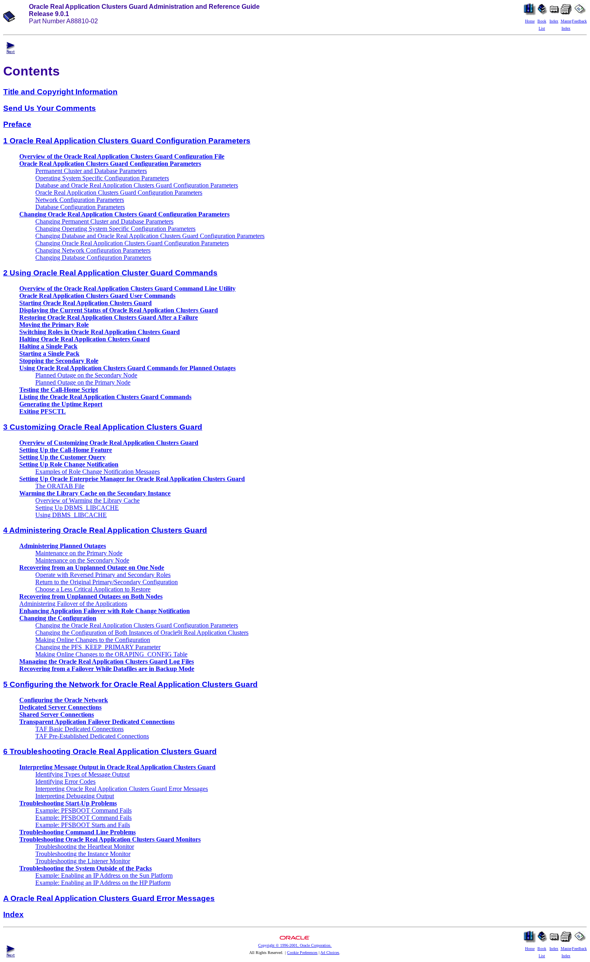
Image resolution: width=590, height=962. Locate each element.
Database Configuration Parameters (80, 207)
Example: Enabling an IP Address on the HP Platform (103, 882)
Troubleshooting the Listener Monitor (82, 861)
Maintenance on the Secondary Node (82, 560)
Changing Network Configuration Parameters (93, 250)
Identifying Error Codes (65, 781)
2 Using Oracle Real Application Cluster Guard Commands (110, 273)
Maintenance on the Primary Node (78, 553)
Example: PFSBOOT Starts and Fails (82, 824)
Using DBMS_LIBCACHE (71, 515)
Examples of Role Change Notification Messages (97, 471)
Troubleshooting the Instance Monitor (82, 853)
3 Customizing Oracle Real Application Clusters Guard (102, 427)
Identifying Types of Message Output (82, 774)
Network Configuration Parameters (79, 199)
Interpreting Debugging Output (74, 796)
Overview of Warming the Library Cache (87, 500)
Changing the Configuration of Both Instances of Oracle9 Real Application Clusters (141, 632)
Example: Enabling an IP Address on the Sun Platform (104, 875)
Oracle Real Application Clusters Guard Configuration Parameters (118, 192)
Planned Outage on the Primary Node (82, 382)
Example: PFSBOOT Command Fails (83, 810)
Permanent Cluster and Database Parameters (91, 170)
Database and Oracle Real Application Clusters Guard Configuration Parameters (136, 185)
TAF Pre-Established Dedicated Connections (92, 736)
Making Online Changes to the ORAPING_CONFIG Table (111, 654)
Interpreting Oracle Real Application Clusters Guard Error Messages (121, 788)
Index (13, 914)
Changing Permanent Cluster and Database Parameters (104, 221)
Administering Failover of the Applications (73, 603)
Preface (17, 124)
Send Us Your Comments (49, 108)
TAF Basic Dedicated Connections (79, 729)
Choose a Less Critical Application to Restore (93, 589)
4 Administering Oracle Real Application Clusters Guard (105, 530)
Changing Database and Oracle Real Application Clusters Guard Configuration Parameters (149, 235)
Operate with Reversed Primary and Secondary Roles (103, 574)
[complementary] (302, 952)
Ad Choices (329, 952)
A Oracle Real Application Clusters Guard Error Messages (109, 898)
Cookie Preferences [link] (302, 952)
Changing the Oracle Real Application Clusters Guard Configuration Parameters (136, 625)
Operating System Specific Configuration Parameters (102, 178)
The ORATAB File (59, 486)
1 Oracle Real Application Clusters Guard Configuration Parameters (126, 141)
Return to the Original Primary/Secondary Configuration (106, 582)
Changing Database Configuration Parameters (93, 257)
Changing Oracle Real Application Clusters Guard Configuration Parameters (132, 243)
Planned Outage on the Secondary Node (86, 375)
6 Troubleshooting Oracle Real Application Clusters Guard (110, 751)
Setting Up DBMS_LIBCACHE (77, 507)
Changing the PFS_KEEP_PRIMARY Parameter (98, 647)
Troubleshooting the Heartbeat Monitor (84, 846)
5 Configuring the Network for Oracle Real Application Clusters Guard (130, 684)
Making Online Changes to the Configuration (92, 639)
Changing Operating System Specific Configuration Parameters (115, 228)
